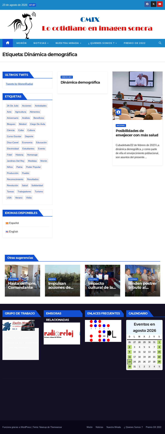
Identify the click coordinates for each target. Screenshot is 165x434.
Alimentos (35, 112)
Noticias (40, 43)
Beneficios (39, 118)
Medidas (32, 161)
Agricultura (20, 112)
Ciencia (11, 130)
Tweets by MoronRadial (19, 84)
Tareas (10, 191)
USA (9, 197)
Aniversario (12, 118)
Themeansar (56, 427)
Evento (41, 148)
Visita (29, 197)
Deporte (29, 136)
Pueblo (25, 173)
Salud (25, 185)
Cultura (31, 130)
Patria (19, 167)
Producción (12, 173)
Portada (133, 279)
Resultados (33, 179)
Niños (10, 167)
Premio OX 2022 (134, 43)
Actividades (41, 105)
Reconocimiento (15, 179)
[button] (160, 43)
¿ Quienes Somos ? (101, 43)
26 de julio (12, 105)
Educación (41, 142)
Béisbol (22, 124)
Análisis (26, 118)
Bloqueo (11, 124)
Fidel (9, 154)
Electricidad (13, 148)
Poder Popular (33, 167)
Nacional (121, 125)
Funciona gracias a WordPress (17, 427)
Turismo (39, 191)
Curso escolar (14, 136)
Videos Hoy (67, 77)
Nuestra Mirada (68, 43)
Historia (19, 154)
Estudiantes (28, 148)
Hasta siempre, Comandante (22, 285)
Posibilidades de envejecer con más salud (137, 133)
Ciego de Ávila (37, 124)
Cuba (21, 130)
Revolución (12, 185)
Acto (9, 112)
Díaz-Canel (12, 142)
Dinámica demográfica (80, 82)
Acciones (26, 105)
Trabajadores (24, 191)
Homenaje (32, 154)
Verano (18, 197)
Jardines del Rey (15, 161)
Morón (21, 43)
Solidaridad (37, 185)
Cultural (93, 279)
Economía (27, 142)
